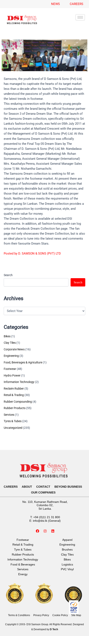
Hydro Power (12, 375)
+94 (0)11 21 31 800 (46, 517)
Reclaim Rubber (14, 388)
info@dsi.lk (40, 520)
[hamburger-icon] (80, 17)
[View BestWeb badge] (74, 607)
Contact (43, 486)
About (27, 486)
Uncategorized (13, 427)
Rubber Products (14, 408)
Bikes (7, 336)
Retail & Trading (14, 395)
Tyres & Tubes (13, 421)
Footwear (10, 368)
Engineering (11, 355)
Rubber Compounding (18, 401)
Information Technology (19, 382)
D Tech (54, 629)
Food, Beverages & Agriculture (23, 362)
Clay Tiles (10, 342)
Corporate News (14, 349)
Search (8, 275)
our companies (43, 492)
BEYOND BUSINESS (68, 486)
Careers (11, 486)
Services (9, 414)
